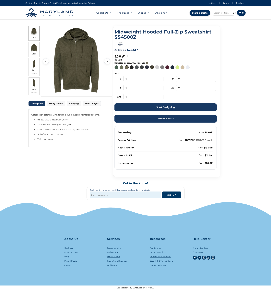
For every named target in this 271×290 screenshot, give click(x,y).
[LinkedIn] (213, 258)
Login (226, 3)
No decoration (126, 163)
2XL (119, 96)
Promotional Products (117, 261)
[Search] (233, 13)
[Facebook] (195, 258)
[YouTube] (208, 258)
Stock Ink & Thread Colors (161, 261)
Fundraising (155, 248)
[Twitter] (199, 258)
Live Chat (211, 3)
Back (34, 54)
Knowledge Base (200, 248)
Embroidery (125, 132)
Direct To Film (126, 155)
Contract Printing (158, 265)
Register (240, 3)
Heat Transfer (126, 147)
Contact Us (198, 252)
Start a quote (200, 13)
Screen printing (114, 248)
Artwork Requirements (160, 256)
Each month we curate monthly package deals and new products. (120, 190)
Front (33, 37)
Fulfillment (112, 265)
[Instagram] (204, 258)
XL (172, 87)
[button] (104, 13)
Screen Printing (127, 140)
